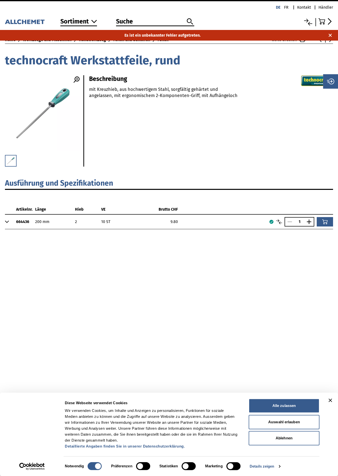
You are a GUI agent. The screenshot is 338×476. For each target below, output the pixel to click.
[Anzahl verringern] (288, 222)
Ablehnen (284, 438)
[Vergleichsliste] (308, 22)
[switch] (143, 466)
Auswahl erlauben (284, 422)
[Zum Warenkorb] (325, 21)
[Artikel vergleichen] (279, 222)
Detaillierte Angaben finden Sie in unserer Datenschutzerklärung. (125, 446)
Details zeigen (262, 466)
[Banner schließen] (330, 400)
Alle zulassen (284, 405)
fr (286, 7)
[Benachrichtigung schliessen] (330, 35)
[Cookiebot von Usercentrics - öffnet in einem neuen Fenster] (32, 466)
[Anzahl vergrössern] (310, 222)
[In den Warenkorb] (325, 221)
